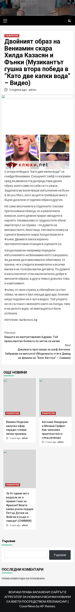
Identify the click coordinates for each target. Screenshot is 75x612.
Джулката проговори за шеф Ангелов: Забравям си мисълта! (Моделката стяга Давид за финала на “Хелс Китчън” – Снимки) (38, 351)
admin (32, 89)
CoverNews (27, 606)
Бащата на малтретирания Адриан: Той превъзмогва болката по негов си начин (32, 337)
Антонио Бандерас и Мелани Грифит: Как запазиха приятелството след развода (55, 429)
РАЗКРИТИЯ (11, 36)
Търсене (8, 541)
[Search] (69, 21)
